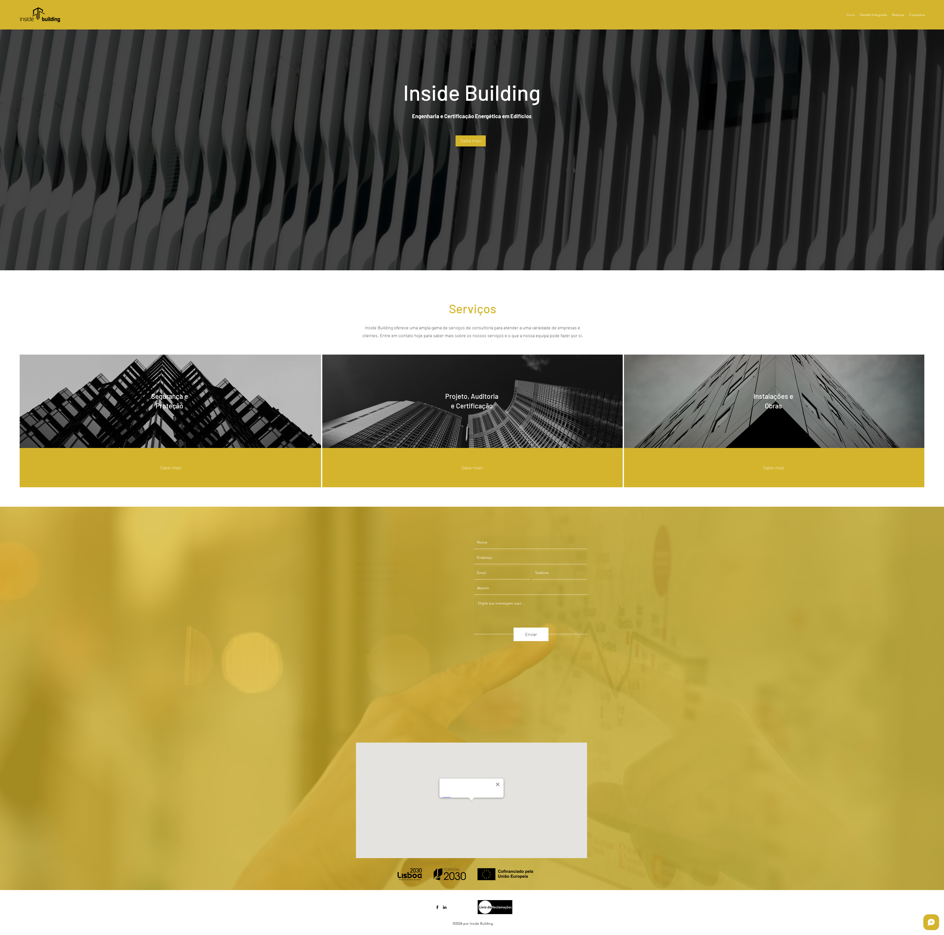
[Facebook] (359, 651)
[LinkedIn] (368, 651)
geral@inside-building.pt (379, 593)
